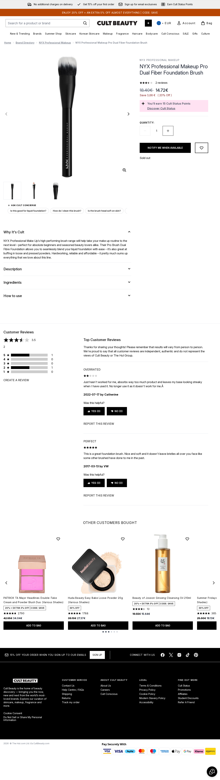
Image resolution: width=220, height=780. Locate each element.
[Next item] (214, 583)
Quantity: (147, 122)
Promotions (184, 689)
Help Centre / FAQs (73, 689)
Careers (105, 689)
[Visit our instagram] (179, 655)
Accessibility (146, 702)
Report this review (98, 423)
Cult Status (184, 685)
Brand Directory (25, 42)
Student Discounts (188, 698)
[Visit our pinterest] (196, 655)
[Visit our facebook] (162, 655)
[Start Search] (85, 23)
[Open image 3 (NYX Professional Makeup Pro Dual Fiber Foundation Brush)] (55, 190)
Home (7, 42)
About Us (106, 685)
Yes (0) (95, 411)
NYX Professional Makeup (55, 42)
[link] (186, 23)
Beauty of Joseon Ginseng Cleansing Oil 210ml (162, 597)
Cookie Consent (12, 713)
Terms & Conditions (150, 685)
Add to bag (33, 625)
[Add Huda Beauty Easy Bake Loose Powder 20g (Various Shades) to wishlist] (123, 539)
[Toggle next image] (128, 114)
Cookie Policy (147, 693)
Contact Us (68, 685)
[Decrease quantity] (145, 131)
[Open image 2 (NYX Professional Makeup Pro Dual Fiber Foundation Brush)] (34, 190)
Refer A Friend (186, 702)
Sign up (97, 654)
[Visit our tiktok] (187, 655)
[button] (212, 771)
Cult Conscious (109, 693)
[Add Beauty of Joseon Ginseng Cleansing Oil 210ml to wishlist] (187, 539)
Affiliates (182, 693)
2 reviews (161, 82)
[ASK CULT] (148, 23)
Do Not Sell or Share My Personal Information (22, 718)
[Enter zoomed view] (124, 170)
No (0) (119, 411)
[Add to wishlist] (201, 148)
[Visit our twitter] (171, 655)
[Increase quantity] (168, 131)
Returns (66, 698)
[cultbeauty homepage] (117, 23)
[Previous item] (6, 583)
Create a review (16, 380)
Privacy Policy (147, 689)
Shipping (67, 693)
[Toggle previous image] (6, 114)
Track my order (71, 702)
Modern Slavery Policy (152, 698)
